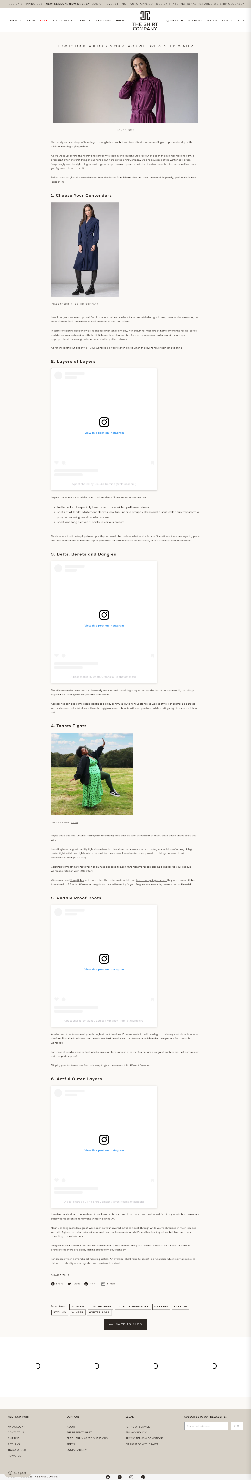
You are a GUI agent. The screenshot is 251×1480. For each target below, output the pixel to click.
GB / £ (212, 20)
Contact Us (16, 1432)
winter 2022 (99, 1312)
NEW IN (16, 20)
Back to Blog (128, 1324)
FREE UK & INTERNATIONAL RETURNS (184, 3)
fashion (180, 1306)
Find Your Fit (64, 20)
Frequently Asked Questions (87, 1438)
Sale (44, 20)
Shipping (14, 1438)
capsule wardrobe (133, 1306)
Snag (74, 822)
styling (59, 1312)
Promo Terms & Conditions (144, 1438)
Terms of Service (138, 1426)
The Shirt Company (84, 304)
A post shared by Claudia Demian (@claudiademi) (104, 483)
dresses (161, 1306)
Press (71, 1444)
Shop (30, 20)
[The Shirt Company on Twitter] (120, 1477)
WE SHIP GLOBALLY (229, 3)
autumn (77, 1306)
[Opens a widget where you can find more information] (17, 1473)
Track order (17, 1450)
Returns (14, 1444)
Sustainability (77, 1450)
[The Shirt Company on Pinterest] (143, 1477)
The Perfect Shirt (79, 1432)
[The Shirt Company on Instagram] (131, 1477)
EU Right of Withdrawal (143, 1444)
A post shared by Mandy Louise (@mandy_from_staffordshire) (104, 1020)
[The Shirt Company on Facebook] (108, 1477)
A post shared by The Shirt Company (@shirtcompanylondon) (104, 1201)
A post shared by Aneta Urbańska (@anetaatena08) (104, 676)
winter (78, 1312)
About (85, 20)
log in (227, 20)
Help (120, 20)
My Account (16, 1426)
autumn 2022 (100, 1306)
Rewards (103, 20)
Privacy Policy (136, 1432)
